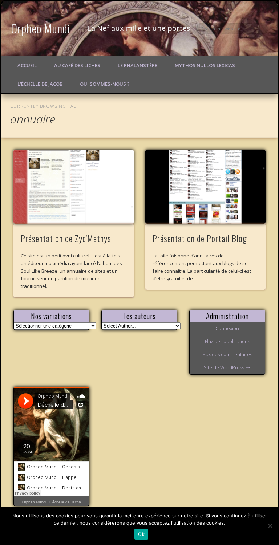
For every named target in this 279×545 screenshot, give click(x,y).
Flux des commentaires (227, 354)
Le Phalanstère (137, 65)
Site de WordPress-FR (227, 367)
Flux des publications (227, 341)
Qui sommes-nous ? (105, 84)
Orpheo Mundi (40, 28)
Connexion (227, 328)
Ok (141, 534)
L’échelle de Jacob (39, 84)
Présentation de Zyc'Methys (66, 238)
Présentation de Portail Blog (200, 238)
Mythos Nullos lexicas (205, 65)
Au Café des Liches (77, 65)
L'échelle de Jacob (65, 502)
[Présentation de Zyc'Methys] (73, 187)
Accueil (27, 65)
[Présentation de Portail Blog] (205, 187)
